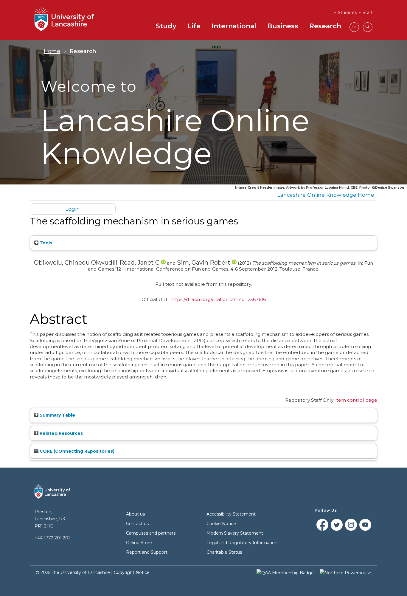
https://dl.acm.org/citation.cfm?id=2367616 (218, 299)
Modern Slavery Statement (234, 533)
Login (72, 209)
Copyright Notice (132, 572)
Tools (45, 243)
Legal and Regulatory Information (241, 542)
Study (166, 26)
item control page (356, 400)
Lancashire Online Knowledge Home (325, 195)
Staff (367, 12)
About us (135, 514)
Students (347, 12)
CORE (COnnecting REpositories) (76, 451)
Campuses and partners (150, 533)
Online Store (139, 542)
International (234, 26)
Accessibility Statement (231, 514)
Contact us (137, 523)
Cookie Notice (221, 523)
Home (52, 51)
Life (194, 26)
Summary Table (56, 415)
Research (325, 26)
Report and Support (146, 552)
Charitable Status (224, 552)
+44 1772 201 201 (52, 538)
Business (282, 26)
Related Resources (60, 433)
